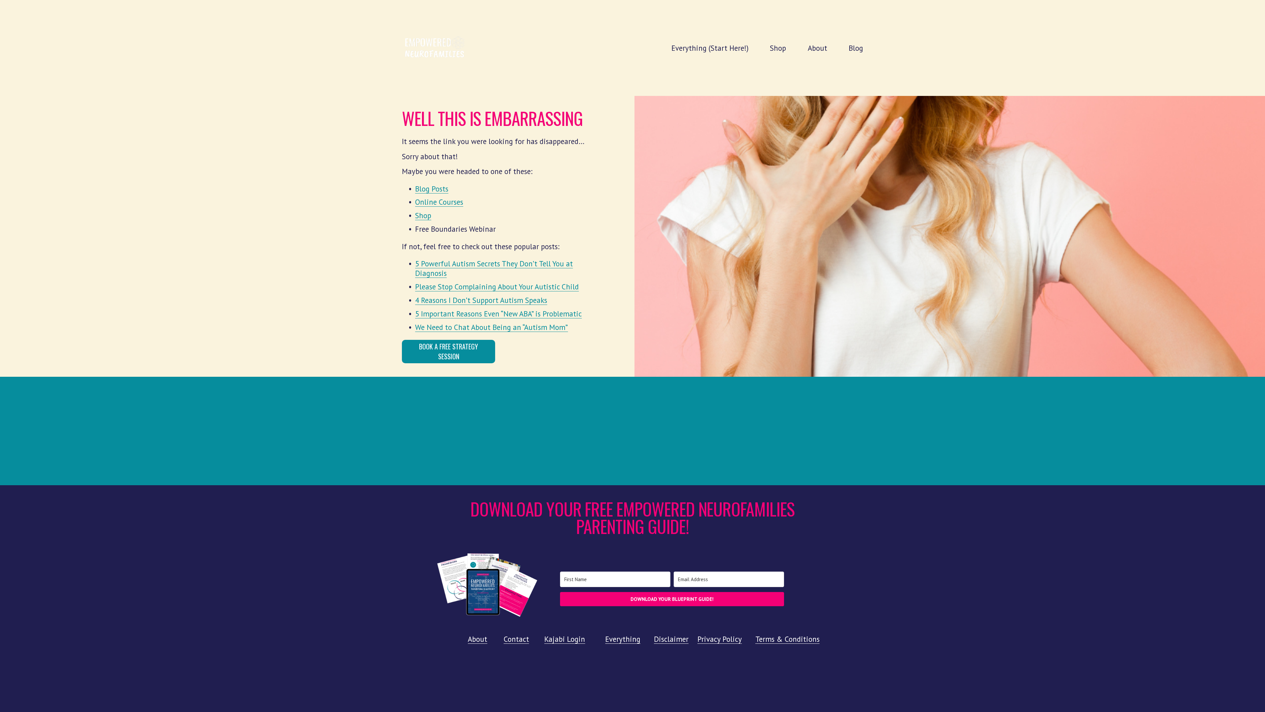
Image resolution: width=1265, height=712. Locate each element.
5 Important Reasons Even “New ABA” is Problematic (498, 313)
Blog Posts (431, 188)
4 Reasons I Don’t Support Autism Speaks (481, 300)
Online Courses (439, 202)
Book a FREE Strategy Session (448, 351)
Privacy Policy (719, 639)
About (817, 48)
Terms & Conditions (787, 639)
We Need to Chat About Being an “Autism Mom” (491, 327)
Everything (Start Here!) (709, 48)
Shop (778, 48)
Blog (856, 48)
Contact (516, 639)
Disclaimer (671, 639)
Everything (622, 639)
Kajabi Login (564, 639)
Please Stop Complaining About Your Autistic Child (497, 286)
